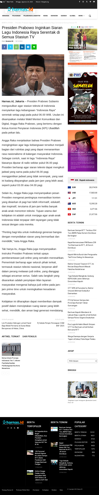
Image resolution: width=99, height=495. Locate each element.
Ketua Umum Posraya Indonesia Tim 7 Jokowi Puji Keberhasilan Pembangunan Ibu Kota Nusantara (11, 363)
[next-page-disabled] (7, 373)
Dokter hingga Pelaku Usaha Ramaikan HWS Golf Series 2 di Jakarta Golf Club (41, 475)
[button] (90, 16)
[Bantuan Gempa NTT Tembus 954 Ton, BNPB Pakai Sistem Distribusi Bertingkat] (54, 428)
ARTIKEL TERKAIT (11, 336)
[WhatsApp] (16, 47)
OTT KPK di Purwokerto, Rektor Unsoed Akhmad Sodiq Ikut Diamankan (80, 291)
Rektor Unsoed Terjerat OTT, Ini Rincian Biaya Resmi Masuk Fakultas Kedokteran (81, 266)
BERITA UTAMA (7, 23)
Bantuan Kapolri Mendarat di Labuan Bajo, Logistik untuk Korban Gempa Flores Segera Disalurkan (82, 315)
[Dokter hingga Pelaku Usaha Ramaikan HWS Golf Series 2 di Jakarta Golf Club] (30, 472)
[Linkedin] (22, 47)
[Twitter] (86, 1)
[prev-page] (3, 373)
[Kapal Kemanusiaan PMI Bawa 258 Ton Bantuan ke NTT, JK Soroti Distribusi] (54, 444)
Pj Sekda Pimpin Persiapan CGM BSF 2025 (50, 324)
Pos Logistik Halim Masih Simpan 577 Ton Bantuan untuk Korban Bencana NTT (81, 327)
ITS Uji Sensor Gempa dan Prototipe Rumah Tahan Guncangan (78, 303)
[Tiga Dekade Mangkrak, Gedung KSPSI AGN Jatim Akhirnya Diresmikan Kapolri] (54, 462)
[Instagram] (83, 1)
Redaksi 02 (9, 41)
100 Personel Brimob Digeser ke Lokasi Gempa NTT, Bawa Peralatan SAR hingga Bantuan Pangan (41, 458)
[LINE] (34, 47)
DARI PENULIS (30, 336)
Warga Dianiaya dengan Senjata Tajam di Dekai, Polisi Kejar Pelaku (81, 337)
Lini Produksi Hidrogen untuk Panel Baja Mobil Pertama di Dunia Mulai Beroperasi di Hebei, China (16, 326)
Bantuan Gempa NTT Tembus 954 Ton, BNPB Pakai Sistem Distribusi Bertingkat (82, 233)
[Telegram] (28, 47)
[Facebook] (79, 1)
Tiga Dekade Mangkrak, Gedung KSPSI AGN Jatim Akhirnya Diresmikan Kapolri (81, 278)
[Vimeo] (90, 1)
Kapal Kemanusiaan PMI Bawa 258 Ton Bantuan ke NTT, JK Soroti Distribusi (82, 245)
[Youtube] (93, 1)
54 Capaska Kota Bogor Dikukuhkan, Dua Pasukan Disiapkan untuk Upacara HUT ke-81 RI (41, 438)
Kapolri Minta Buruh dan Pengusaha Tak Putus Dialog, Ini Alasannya (82, 255)
